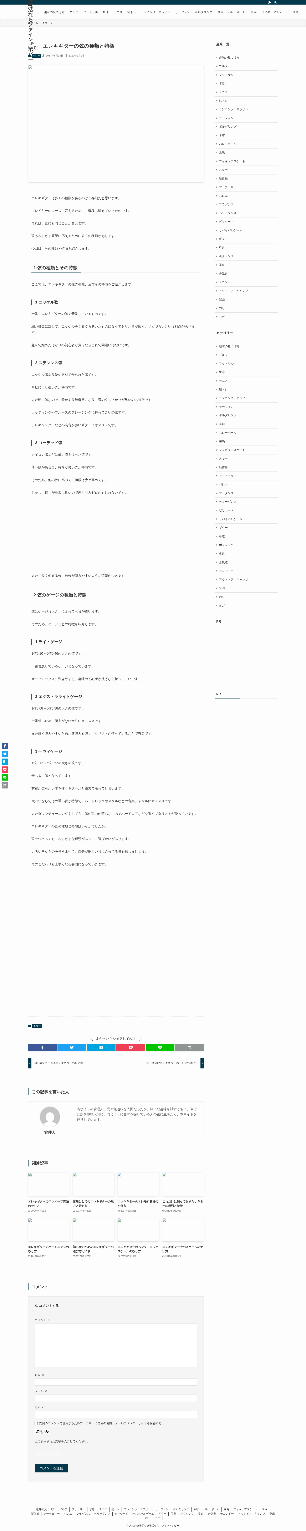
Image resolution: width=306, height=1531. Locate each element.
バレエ (223, 195)
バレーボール (227, 144)
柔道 (222, 264)
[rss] (269, 2)
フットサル (226, 74)
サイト (39, 1407)
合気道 (223, 273)
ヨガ (222, 316)
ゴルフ (223, 66)
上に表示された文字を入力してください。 (62, 1441)
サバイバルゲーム (230, 230)
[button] (42, 1047)
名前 (39, 1375)
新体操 (223, 178)
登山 (222, 299)
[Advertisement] (62, 534)
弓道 (222, 247)
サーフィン (226, 118)
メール (41, 1391)
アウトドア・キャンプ (233, 290)
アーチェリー (227, 187)
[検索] (275, 2)
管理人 (50, 1132)
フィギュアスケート (232, 161)
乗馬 (222, 152)
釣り (222, 308)
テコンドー (226, 282)
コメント (42, 1320)
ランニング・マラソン (233, 109)
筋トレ (223, 100)
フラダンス (226, 204)
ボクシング (226, 256)
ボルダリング (227, 126)
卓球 (222, 135)
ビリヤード (226, 221)
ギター (36, 55)
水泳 (222, 83)
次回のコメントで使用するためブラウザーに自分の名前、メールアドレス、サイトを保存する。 (101, 1423)
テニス (223, 92)
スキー (223, 169)
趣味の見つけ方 (229, 57)
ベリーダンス (227, 213)
